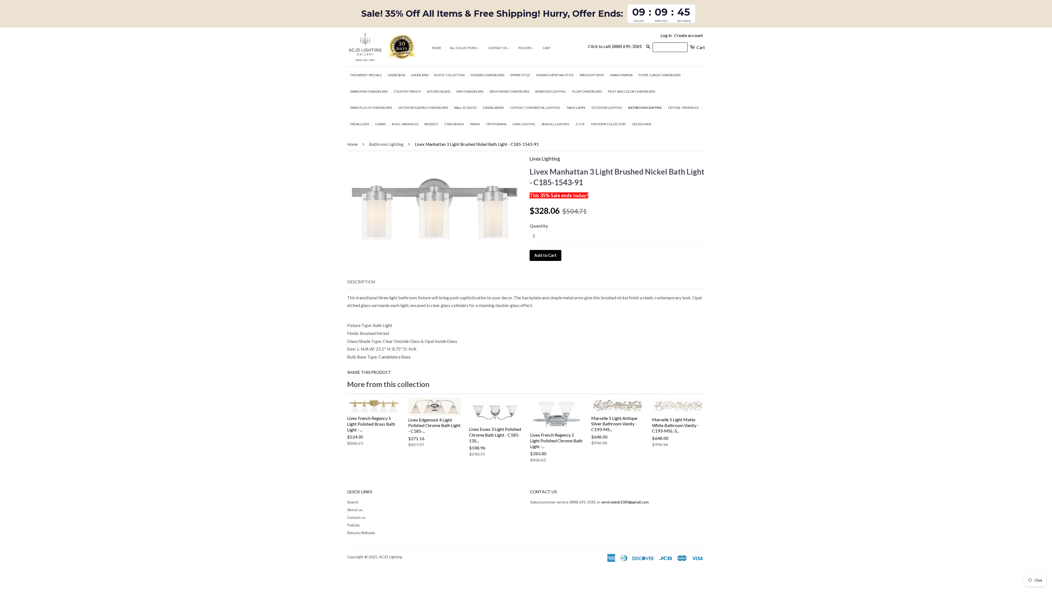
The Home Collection (608, 124)
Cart (547, 48)
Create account (688, 35)
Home (436, 48)
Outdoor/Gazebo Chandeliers (423, 107)
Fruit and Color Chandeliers (631, 91)
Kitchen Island (438, 91)
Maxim (475, 124)
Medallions (359, 124)
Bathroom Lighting (645, 107)
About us (354, 510)
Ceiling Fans (641, 124)
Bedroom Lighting (550, 91)
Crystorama (496, 124)
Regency (431, 124)
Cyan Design (454, 124)
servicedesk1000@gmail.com (625, 502)
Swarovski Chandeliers (369, 91)
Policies (525, 48)
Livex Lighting (523, 124)
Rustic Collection (449, 75)
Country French (407, 91)
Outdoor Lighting (606, 107)
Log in (666, 35)
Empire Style (520, 75)
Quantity (539, 225)
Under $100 (396, 75)
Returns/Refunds (361, 533)
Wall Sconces (465, 107)
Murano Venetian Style (555, 75)
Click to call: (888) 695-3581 (615, 46)
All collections (463, 48)
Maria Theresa (621, 75)
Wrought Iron (592, 75)
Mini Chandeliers (470, 91)
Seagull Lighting (555, 124)
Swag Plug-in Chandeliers (371, 107)
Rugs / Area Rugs (405, 124)
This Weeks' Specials (366, 75)
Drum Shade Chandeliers (509, 91)
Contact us (497, 48)
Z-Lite (580, 124)
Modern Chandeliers (487, 75)
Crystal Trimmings (683, 107)
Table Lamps (575, 107)
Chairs (380, 124)
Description (361, 281)
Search (352, 502)
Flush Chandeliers (587, 91)
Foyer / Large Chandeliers (660, 75)
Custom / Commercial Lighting (535, 107)
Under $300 (419, 75)
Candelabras (493, 107)
